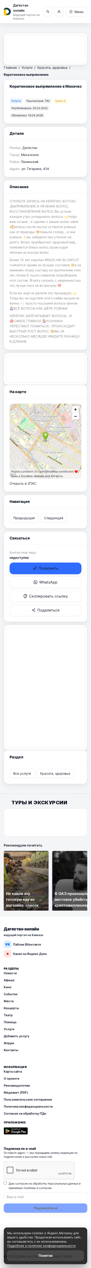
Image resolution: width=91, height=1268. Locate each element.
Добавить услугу (16, 1036)
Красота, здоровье (52, 67)
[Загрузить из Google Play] (16, 1131)
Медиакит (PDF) (16, 1092)
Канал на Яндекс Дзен (27, 954)
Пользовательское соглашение (28, 1099)
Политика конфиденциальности (28, 1106)
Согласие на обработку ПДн (25, 1113)
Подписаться (45, 1208)
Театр (8, 1015)
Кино (7, 987)
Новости (10, 973)
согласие (45, 1188)
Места (9, 1001)
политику (30, 1188)
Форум (9, 1043)
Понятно (45, 1256)
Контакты (11, 1050)
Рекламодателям (17, 1085)
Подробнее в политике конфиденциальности (41, 1245)
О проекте (11, 1078)
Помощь (10, 1022)
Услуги (27, 67)
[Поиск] (47, 11)
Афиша (9, 980)
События (10, 994)
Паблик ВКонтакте (23, 944)
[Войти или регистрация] (59, 11)
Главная (10, 67)
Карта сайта (13, 1071)
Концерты (11, 1008)
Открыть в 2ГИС (23, 483)
